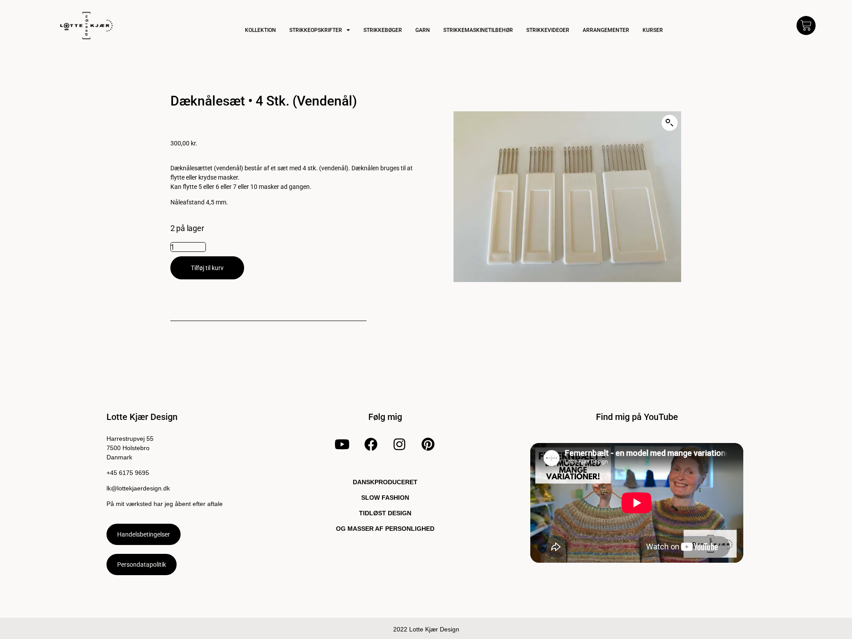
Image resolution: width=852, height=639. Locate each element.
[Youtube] (342, 444)
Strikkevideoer (547, 30)
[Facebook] (370, 444)
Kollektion (260, 30)
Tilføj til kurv (207, 267)
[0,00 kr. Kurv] (806, 25)
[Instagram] (399, 444)
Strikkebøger (382, 30)
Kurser (653, 30)
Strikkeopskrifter (315, 30)
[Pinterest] (428, 444)
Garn (422, 30)
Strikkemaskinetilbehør (478, 30)
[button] (670, 123)
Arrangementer (606, 30)
